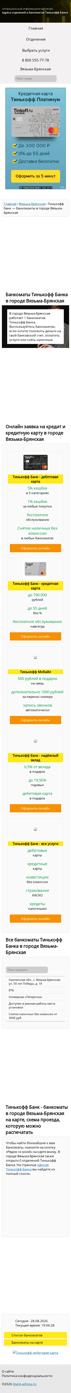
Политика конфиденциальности (27, 1376)
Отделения (36, 39)
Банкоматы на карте (27, 1342)
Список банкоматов (27, 1335)
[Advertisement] (35, 252)
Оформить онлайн (35, 548)
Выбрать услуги (36, 50)
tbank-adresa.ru (24, 1384)
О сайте (8, 1371)
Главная (36, 28)
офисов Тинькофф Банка (27, 1167)
